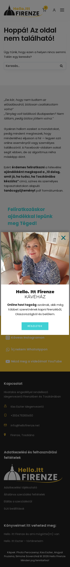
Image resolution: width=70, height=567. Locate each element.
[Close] (63, 237)
